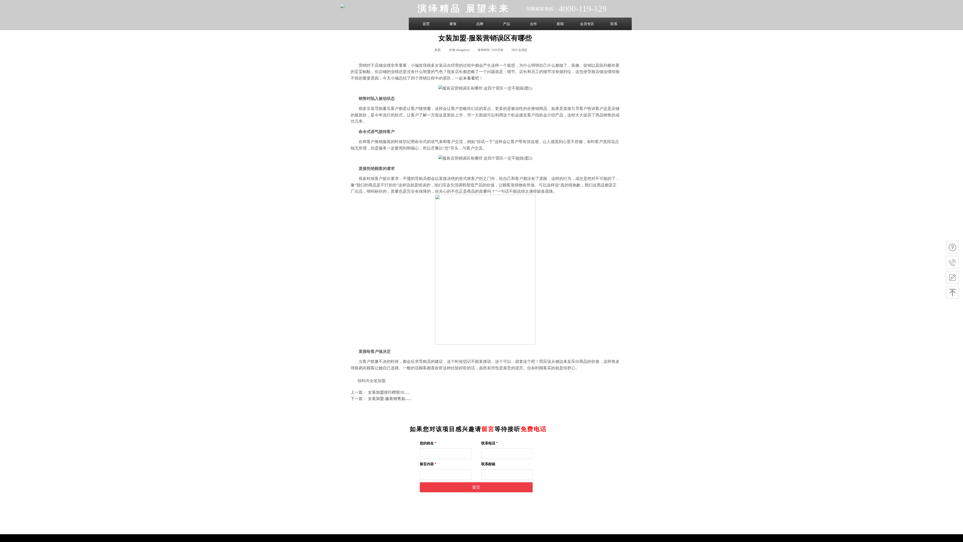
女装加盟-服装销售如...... (381, 398)
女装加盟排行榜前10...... (380, 392)
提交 (476, 487)
